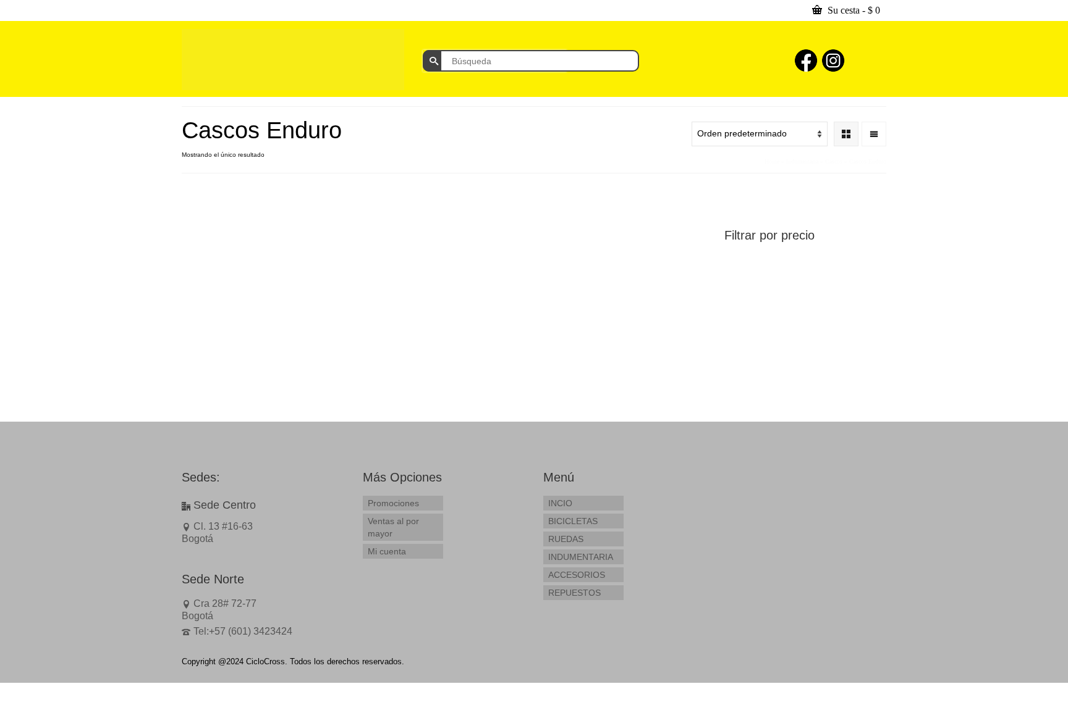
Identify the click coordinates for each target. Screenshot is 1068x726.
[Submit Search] (432, 61)
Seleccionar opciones (242, 375)
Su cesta (852, 10)
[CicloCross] (293, 59)
